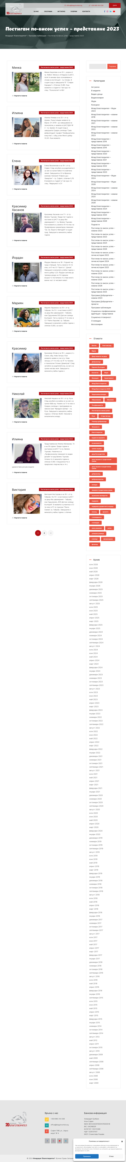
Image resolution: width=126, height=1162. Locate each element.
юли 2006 (93, 1076)
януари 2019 (94, 877)
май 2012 (93, 1040)
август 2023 (94, 689)
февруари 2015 (95, 1019)
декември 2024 (96, 632)
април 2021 (94, 781)
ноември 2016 (95, 966)
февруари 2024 (96, 667)
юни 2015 (93, 1005)
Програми (48, 11)
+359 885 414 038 (97, 5)
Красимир (19, 348)
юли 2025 (93, 607)
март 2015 (93, 1015)
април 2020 (94, 824)
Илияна (17, 113)
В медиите (95, 91)
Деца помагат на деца (99, 356)
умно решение (97, 528)
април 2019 (94, 866)
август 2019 (94, 852)
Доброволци (96, 362)
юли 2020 (93, 813)
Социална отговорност (101, 317)
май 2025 (93, 614)
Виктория (19, 489)
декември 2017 (95, 920)
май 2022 (93, 738)
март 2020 (93, 827)
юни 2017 (93, 941)
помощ (94, 512)
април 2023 (94, 703)
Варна (94, 351)
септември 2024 (96, 643)
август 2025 (94, 604)
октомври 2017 (95, 927)
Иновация (95, 378)
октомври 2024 (96, 639)
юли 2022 (93, 731)
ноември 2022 (95, 717)
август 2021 (94, 770)
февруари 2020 (95, 831)
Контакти (86, 11)
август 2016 (94, 976)
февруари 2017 (95, 955)
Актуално (61, 11)
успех (110, 528)
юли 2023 (93, 692)
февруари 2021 (95, 788)
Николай (18, 394)
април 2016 (94, 987)
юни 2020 (93, 817)
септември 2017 (96, 930)
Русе (93, 416)
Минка (16, 67)
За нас (36, 11)
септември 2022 (96, 724)
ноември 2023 (95, 678)
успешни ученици (98, 533)
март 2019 (93, 870)
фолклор (95, 544)
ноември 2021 (95, 760)
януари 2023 (94, 714)
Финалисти (96, 427)
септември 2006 (96, 1069)
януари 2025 (94, 628)
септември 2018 (96, 891)
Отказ (111, 1156)
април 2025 (94, 618)
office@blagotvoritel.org (74, 5)
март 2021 (93, 785)
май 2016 (93, 983)
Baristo (94, 345)
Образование (96, 400)
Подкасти (95, 225)
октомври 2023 (96, 682)
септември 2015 (96, 998)
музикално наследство (100, 495)
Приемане (87, 1156)
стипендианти (97, 517)
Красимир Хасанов (19, 208)
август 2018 (94, 895)
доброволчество (97, 479)
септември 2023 (96, 685)
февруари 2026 (95, 582)
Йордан (17, 257)
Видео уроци (96, 94)
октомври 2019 (95, 845)
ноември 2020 (95, 799)
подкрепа (95, 501)
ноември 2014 (95, 1026)
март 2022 (93, 746)
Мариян (17, 303)
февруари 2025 (95, 625)
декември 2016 (95, 962)
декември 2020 (96, 795)
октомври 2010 (95, 1047)
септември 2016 (96, 973)
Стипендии (96, 321)
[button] (122, 1141)
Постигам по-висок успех (101, 410)
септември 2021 (96, 767)
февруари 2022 (95, 749)
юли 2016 (93, 980)
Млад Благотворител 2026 (101, 389)
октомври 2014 (95, 1030)
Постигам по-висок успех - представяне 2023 (57, 67)
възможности (96, 443)
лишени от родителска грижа (102, 490)
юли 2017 (93, 937)
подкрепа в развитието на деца (102, 506)
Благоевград (106, 345)
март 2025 (93, 621)
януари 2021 (94, 792)
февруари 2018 (95, 912)
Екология (95, 372)
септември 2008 (96, 1062)
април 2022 (94, 742)
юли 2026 (93, 564)
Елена (16, 161)
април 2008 (94, 1065)
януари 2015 (94, 1023)
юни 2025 (93, 611)
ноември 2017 (95, 923)
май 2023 (93, 699)
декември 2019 (95, 838)
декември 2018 (95, 880)
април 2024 (94, 660)
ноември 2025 (95, 593)
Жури (93, 101)
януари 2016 (94, 994)
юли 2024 (93, 650)
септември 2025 (96, 600)
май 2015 (93, 1008)
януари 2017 (94, 959)
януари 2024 (94, 671)
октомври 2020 (96, 802)
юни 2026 (93, 568)
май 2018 (93, 902)
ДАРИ (115, 5)
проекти (105, 512)
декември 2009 (96, 1054)
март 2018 (93, 909)
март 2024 (94, 664)
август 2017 (94, 934)
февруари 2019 (95, 873)
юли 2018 (93, 898)
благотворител (97, 432)
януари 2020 (94, 834)
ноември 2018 (95, 884)
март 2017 (93, 952)
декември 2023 (96, 675)
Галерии (74, 11)
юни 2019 (93, 859)
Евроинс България (98, 367)
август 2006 (94, 1072)
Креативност (109, 378)
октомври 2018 (95, 888)
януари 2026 (94, 586)
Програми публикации (101, 308)
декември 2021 (95, 756)
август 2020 (94, 809)
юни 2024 (93, 653)
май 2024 (93, 657)
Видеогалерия (97, 98)
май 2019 (93, 863)
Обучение (110, 400)
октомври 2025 (96, 596)
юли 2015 (93, 1001)
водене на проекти (98, 438)
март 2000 (93, 1083)
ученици (95, 539)
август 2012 (94, 1037)
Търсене (112, 66)
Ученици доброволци (99, 421)
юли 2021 (93, 774)
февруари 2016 (95, 991)
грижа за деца (97, 448)
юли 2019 (93, 856)
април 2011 (94, 1044)
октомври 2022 (96, 721)
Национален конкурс (99, 394)
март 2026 (93, 579)
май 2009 (93, 1058)
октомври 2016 (95, 969)
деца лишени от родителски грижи (101, 460)
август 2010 (94, 1051)
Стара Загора (105, 416)
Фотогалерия (96, 324)
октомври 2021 (95, 763)
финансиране (108, 539)
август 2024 (94, 646)
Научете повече (20, 96)
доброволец (96, 474)
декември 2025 (96, 589)
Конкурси (95, 105)
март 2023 (93, 706)
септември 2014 (96, 1033)
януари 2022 (94, 753)
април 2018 (94, 905)
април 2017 (94, 948)
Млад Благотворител (99, 383)
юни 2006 (93, 1079)
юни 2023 (93, 696)
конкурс (94, 485)
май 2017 (93, 944)
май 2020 (93, 820)
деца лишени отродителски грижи (101, 467)
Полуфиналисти (97, 405)
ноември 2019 (95, 841)
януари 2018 (94, 916)
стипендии (95, 522)
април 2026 (94, 575)
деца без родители (98, 454)
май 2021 (93, 778)
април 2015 (94, 1012)
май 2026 (93, 572)
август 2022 (94, 728)
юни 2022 (93, 735)
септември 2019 (96, 849)
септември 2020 (96, 806)
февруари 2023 (95, 710)
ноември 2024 (95, 635)
